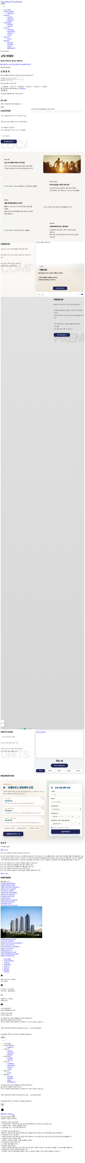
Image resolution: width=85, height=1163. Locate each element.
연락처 (3, 80)
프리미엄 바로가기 (62, 335)
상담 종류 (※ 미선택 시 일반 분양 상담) (60, 820)
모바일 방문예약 (9, 11)
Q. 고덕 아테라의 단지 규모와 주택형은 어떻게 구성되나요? (19, 863)
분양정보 (6, 971)
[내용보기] (23, 88)
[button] (2, 721)
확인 (2, 107)
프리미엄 (10, 26)
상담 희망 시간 (55, 813)
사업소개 (6, 15)
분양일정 (10, 21)
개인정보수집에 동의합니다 (58, 827)
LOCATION (7, 22)
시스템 (9, 35)
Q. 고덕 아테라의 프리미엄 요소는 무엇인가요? (16, 868)
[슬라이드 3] (81, 294)
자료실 (9, 46)
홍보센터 (6, 41)
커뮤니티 (10, 33)
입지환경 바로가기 (9, 141)
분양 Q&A (10, 44)
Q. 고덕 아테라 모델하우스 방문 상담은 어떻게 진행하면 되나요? (21, 870)
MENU (3, 3)
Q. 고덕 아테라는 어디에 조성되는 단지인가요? (16, 853)
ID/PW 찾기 (4, 1114)
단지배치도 (10, 30)
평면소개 (6, 37)
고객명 (3, 78)
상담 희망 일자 (55, 806)
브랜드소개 (10, 19)
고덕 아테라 (7, 10)
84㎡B (69, 770)
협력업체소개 (11, 48)
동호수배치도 (11, 31)
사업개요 (10, 17)
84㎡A (59, 770)
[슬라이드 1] (78, 294)
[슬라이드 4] (82, 294)
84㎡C (78, 770)
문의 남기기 (4, 90)
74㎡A (59, 760)
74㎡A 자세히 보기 (59, 765)
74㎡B (50, 770)
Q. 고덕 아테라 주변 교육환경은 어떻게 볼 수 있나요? (18, 866)
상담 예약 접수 (65, 831)
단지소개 (6, 28)
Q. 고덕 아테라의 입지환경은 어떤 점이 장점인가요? (17, 865)
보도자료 (10, 42)
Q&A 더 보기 (4, 850)
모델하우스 (10, 13)
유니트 (9, 39)
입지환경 (10, 24)
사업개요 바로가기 (60, 288)
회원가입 (10, 1114)
